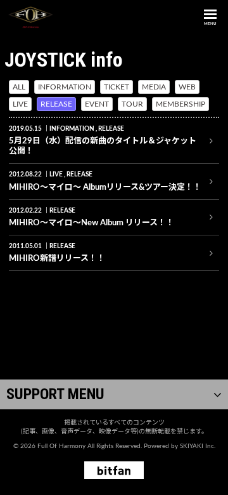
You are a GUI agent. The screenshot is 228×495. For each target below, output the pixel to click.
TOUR (132, 104)
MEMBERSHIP (180, 104)
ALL (19, 87)
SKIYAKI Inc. (197, 446)
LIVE (20, 104)
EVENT (97, 104)
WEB (187, 87)
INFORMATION (64, 87)
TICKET (116, 87)
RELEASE (56, 104)
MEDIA (154, 87)
